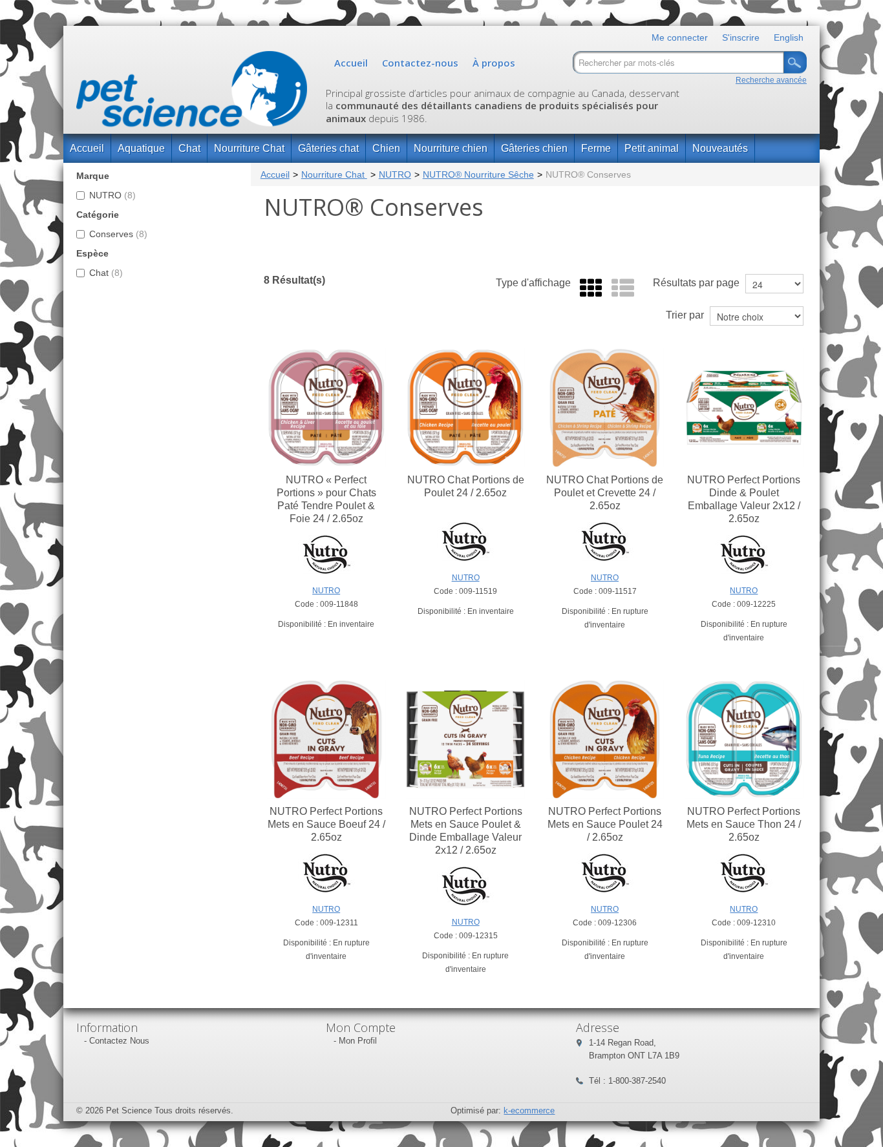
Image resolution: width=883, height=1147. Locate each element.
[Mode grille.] (587, 288)
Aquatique (141, 148)
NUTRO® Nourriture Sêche (478, 174)
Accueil (351, 62)
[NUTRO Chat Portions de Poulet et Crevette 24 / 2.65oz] (605, 407)
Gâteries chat (328, 148)
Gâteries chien (534, 148)
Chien (386, 148)
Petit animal (651, 148)
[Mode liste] (619, 288)
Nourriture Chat (249, 148)
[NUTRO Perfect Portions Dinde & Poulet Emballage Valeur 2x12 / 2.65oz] (744, 407)
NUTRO (112, 195)
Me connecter (680, 37)
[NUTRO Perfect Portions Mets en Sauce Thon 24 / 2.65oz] (744, 739)
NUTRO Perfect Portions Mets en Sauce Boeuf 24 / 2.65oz (326, 824)
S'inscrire (741, 37)
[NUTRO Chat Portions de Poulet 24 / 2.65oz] (465, 407)
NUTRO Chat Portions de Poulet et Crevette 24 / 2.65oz (604, 492)
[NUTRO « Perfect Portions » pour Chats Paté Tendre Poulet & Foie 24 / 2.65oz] (326, 407)
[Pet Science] (191, 92)
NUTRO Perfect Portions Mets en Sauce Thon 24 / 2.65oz (743, 824)
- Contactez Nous (116, 1041)
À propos (494, 62)
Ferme (596, 148)
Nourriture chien (450, 148)
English (788, 37)
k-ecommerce (529, 1110)
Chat (189, 148)
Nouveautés (720, 148)
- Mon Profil (355, 1041)
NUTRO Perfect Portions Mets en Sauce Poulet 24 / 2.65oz (605, 824)
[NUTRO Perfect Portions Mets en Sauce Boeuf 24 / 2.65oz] (326, 739)
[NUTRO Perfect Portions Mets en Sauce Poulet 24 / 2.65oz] (605, 739)
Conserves (118, 234)
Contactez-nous (420, 62)
